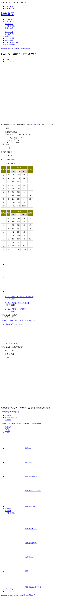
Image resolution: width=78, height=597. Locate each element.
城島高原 (7, 14)
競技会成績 (9, 28)
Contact (3, 320)
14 (3, 232)
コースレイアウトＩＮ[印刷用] (16, 309)
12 (3, 225)
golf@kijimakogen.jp (12, 412)
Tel (7, 320)
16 (3, 239)
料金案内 (8, 511)
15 (3, 235)
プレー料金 (9, 19)
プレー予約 (16, 320)
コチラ (35, 124)
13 (3, 228)
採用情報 (8, 420)
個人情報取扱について (13, 417)
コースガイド (10, 22)
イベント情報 (10, 26)
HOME (7, 59)
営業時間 (8, 509)
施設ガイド (9, 24)
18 (3, 246)
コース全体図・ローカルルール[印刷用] (19, 297)
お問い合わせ (10, 8)
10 (3, 218)
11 (3, 221)
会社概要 (8, 415)
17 (3, 242)
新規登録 (11, 324)
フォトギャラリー (11, 6)
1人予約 (30, 320)
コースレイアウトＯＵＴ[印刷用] (17, 303)
